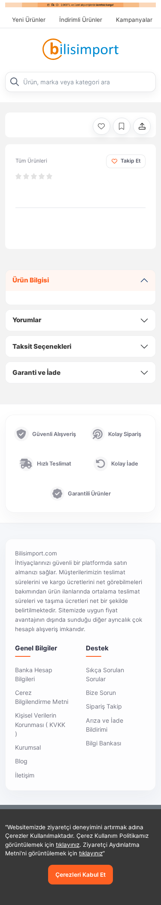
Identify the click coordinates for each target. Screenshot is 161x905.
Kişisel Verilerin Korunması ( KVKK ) (40, 724)
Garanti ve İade (36, 372)
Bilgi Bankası (103, 743)
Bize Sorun (101, 692)
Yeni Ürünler (29, 19)
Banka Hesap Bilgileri (33, 674)
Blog (21, 761)
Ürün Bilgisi (30, 280)
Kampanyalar (134, 19)
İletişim (24, 775)
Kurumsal (28, 747)
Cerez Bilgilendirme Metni (41, 697)
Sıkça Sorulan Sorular (105, 674)
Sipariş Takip (104, 706)
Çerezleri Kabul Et (80, 874)
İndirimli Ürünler (80, 19)
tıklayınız (67, 844)
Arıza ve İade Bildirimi (104, 725)
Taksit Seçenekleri (41, 346)
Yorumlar (26, 320)
